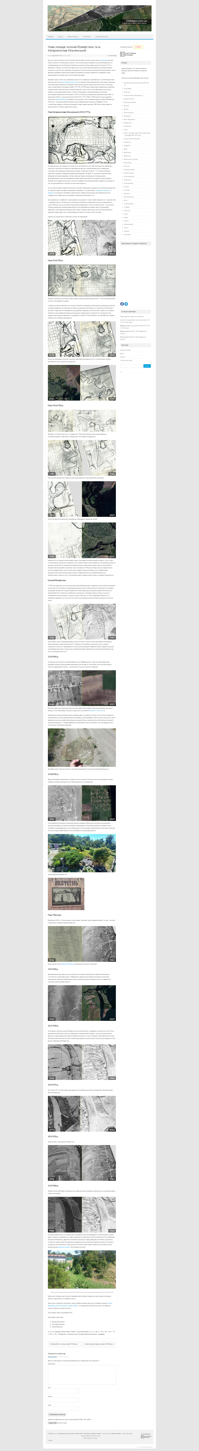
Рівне (125, 200)
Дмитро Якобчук (60, 99)
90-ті (56, 1334)
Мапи (68, 1332)
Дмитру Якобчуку (67, 964)
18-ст (97, 1332)
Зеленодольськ (129, 112)
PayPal (75, 1306)
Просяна (127, 193)
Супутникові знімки (82, 1332)
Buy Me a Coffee (67, 1306)
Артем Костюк (57, 55)
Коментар (51, 1364)
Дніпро (126, 109)
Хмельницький (128, 224)
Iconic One (139, 1447)
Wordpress (151, 1447)
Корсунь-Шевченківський (132, 139)
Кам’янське (127, 126)
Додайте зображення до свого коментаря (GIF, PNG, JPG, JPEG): (69, 1419)
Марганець (127, 152)
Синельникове (128, 204)
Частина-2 (100, 710)
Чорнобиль (127, 234)
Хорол (126, 228)
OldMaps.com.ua (52, 1433)
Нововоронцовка (129, 169)
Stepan (122, 316)
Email (50, 1396)
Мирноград (127, 163)
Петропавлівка (128, 183)
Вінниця (126, 106)
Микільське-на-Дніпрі (131, 159)
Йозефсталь (63, 1334)
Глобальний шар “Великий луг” (133, 95)
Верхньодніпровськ (130, 102)
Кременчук (127, 142)
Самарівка (101, 1334)
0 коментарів (112, 55)
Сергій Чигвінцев (127, 1433)
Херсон (126, 221)
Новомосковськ (129, 173)
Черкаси (126, 231)
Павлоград (127, 180)
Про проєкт (87, 36)
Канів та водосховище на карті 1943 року (99, 1344)
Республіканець (129, 197)
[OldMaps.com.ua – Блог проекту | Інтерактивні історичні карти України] (99, 31)
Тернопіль (127, 210)
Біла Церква (127, 88)
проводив (103, 60)
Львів (125, 149)
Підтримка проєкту (101, 36)
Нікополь (127, 166)
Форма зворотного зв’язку (90, 1438)
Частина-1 (92, 710)
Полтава (126, 190)
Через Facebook (63, 1356)
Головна (50, 36)
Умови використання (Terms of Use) (90, 1436)
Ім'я (49, 1388)
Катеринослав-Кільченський (87, 1334)
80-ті (51, 1334)
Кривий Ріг (127, 145)
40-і (106, 1332)
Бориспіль (127, 92)
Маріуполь (127, 156)
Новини (73, 1332)
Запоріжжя (127, 116)
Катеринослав (72, 1334)
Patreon (58, 1306)
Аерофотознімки (60, 1332)
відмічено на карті (64, 1247)
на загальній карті (134, 78)
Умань (126, 214)
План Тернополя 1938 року (135, 316)
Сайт (49, 1405)
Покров (126, 187)
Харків (126, 217)
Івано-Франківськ (129, 119)
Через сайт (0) (52, 1356)
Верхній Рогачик (129, 99)
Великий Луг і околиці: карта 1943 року (63, 1344)
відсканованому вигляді (69, 82)
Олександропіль (129, 176)
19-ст (102, 1332)
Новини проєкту (73, 36)
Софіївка (127, 207)
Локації (60, 36)
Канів (125, 129)
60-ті (110, 1332)
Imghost (50, 1440)
